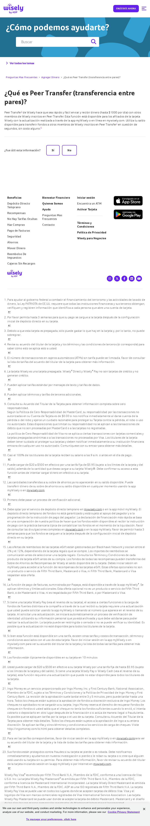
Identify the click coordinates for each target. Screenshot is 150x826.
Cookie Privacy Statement (124, 811)
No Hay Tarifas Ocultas (22, 219)
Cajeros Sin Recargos (21, 263)
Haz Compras (16, 225)
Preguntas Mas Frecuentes (22, 77)
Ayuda (46, 209)
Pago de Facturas (18, 230)
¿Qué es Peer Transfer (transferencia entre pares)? (69, 97)
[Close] (144, 809)
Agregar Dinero (50, 77)
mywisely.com (36, 490)
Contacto (48, 225)
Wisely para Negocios (91, 238)
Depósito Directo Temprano (18, 205)
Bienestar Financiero (56, 198)
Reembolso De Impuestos (16, 256)
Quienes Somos (52, 203)
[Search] (93, 42)
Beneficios (14, 198)
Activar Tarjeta (87, 209)
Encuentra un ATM (89, 203)
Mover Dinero (16, 248)
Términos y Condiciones (85, 224)
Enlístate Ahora (126, 8)
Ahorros (12, 242)
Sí (53, 150)
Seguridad (14, 236)
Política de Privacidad (91, 232)
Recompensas (16, 213)
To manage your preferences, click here (51, 819)
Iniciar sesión (86, 198)
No (69, 150)
